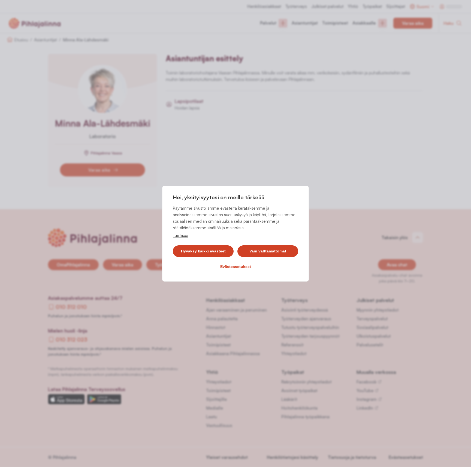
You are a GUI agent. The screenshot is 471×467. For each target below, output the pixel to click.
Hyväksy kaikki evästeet (203, 251)
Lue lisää (180, 235)
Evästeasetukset (235, 266)
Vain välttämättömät (267, 251)
